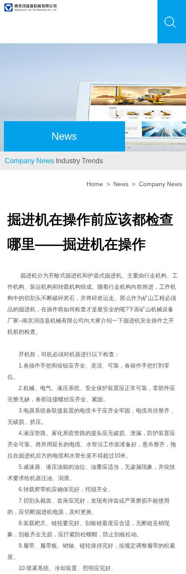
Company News (37, 166)
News (120, 195)
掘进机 (28, 287)
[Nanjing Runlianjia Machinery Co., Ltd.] (31, 5)
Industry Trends (102, 166)
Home (95, 195)
